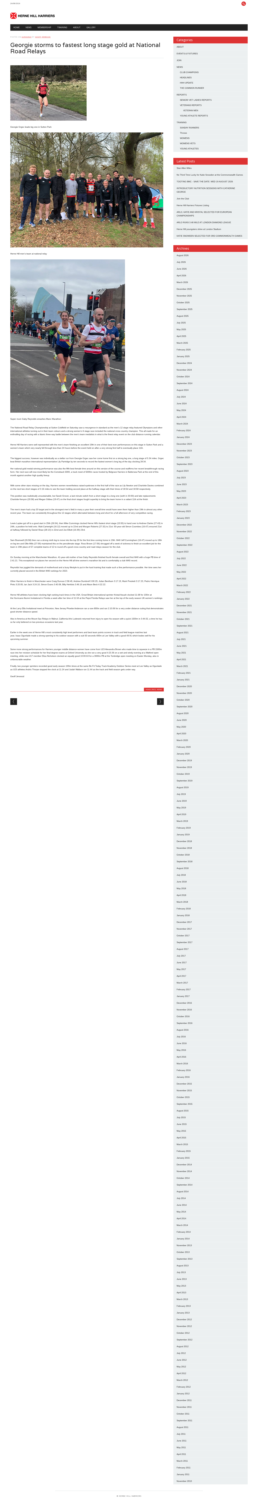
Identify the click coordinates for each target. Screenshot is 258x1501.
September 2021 (184, 626)
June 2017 (182, 962)
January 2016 (183, 1077)
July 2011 (181, 1434)
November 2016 (184, 1009)
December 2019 (184, 760)
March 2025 (182, 343)
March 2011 (182, 1461)
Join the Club (183, 198)
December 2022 (184, 525)
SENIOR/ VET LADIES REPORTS (196, 100)
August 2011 (182, 1427)
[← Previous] (13, 701)
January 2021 (183, 679)
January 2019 (183, 834)
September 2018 (184, 861)
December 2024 (184, 363)
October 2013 (183, 1252)
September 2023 (184, 464)
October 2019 (183, 774)
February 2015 (184, 1151)
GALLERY (90, 27)
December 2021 (184, 605)
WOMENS (184, 138)
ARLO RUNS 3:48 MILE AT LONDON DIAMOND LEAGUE (204, 222)
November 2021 (184, 612)
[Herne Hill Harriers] (32, 18)
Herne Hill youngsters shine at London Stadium (199, 229)
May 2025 (181, 329)
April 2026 (181, 275)
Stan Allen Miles (184, 168)
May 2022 (181, 572)
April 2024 (181, 417)
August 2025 (183, 316)
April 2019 (181, 814)
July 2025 (181, 322)
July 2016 (181, 1036)
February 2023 (184, 511)
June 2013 (182, 1279)
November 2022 (184, 531)
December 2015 (184, 1084)
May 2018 (181, 888)
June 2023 (182, 484)
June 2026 (182, 269)
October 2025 (183, 302)
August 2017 (183, 949)
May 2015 (181, 1131)
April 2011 (181, 1454)
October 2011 (183, 1414)
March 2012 (182, 1380)
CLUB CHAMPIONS (189, 72)
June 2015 (182, 1124)
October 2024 (183, 376)
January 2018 (183, 915)
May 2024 (181, 410)
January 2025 (183, 356)
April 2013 (181, 1292)
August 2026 (183, 255)
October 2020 (183, 700)
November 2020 (184, 693)
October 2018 (183, 855)
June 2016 (182, 1043)
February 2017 (184, 989)
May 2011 (181, 1447)
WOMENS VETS (187, 143)
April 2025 (181, 336)
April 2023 (181, 498)
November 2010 (184, 1481)
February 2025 (184, 349)
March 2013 (182, 1299)
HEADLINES (151, 689)
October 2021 (183, 619)
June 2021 (182, 646)
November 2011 (184, 1407)
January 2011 (183, 1474)
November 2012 (184, 1326)
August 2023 (183, 471)
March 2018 (182, 902)
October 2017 (183, 935)
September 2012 (184, 1339)
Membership (44, 27)
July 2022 (181, 558)
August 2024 (183, 390)
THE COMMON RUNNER (192, 88)
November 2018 (184, 848)
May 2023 (181, 491)
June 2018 (182, 881)
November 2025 (184, 296)
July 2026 (181, 262)
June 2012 (182, 1360)
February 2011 (184, 1467)
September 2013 (184, 1259)
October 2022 (183, 538)
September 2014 (184, 1185)
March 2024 (182, 424)
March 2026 (182, 282)
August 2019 (183, 787)
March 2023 (182, 504)
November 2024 (184, 370)
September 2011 (184, 1420)
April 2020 (181, 733)
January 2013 (183, 1313)
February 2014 (184, 1232)
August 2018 (183, 868)
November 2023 (184, 450)
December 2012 (184, 1319)
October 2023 (183, 457)
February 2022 (184, 592)
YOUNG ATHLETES (189, 148)
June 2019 (182, 801)
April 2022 (181, 578)
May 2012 (181, 1366)
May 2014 (181, 1211)
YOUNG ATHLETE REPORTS (194, 115)
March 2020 (182, 740)
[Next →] (160, 701)
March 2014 (182, 1225)
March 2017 (182, 983)
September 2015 (184, 1104)
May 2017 (181, 969)
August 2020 (183, 713)
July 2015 (181, 1117)
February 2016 (184, 1070)
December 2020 (184, 686)
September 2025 (184, 309)
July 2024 (181, 397)
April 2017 (181, 976)
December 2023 (184, 444)
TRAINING (62, 27)
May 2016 (181, 1050)
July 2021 (181, 639)
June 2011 (181, 1440)
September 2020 (184, 706)
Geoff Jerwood (43, 37)
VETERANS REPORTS (191, 105)
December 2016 (184, 1003)
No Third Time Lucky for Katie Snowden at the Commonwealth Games (210, 175)
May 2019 (181, 807)
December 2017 (184, 922)
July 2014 (181, 1198)
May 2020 (181, 727)
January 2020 (183, 754)
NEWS (29, 27)
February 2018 (184, 908)
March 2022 (182, 585)
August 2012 (183, 1346)
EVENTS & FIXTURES (187, 53)
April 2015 (181, 1137)
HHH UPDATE (186, 83)
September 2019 (184, 780)
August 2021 (183, 632)
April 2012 (181, 1373)
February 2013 (184, 1306)
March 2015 (182, 1144)
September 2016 (184, 1023)
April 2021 (181, 659)
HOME (16, 27)
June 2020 (182, 720)
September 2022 (184, 545)
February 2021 (184, 673)
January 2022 (183, 599)
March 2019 (182, 821)
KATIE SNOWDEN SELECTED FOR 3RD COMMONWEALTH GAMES (209, 236)
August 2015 (183, 1110)
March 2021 (182, 666)
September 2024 (184, 383)
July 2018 (181, 875)
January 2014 (183, 1238)
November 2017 (184, 929)
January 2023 (183, 518)
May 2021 (181, 652)
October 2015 (183, 1097)
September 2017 (184, 942)
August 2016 (183, 1030)
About (76, 27)
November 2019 (184, 767)
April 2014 (181, 1218)
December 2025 (184, 289)
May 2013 (181, 1286)
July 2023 (181, 477)
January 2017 (183, 996)
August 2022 (183, 551)
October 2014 (183, 1178)
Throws (183, 133)
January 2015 (183, 1158)
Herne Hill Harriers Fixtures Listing (193, 205)
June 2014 (182, 1205)
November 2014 (184, 1171)
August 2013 (183, 1265)
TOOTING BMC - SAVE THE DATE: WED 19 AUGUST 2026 (205, 181)
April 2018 (181, 895)
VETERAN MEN (190, 110)
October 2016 (183, 1016)
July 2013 (181, 1272)
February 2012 (184, 1387)
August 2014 (183, 1191)
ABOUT (180, 47)
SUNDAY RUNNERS (189, 127)
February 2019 (184, 828)
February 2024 (184, 430)
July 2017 (181, 956)
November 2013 (184, 1245)
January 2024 (183, 437)
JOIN (179, 60)
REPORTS (182, 95)
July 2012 (181, 1353)
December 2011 (184, 1400)
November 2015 (184, 1090)
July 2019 (181, 794)
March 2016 (182, 1063)
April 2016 (181, 1057)
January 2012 (183, 1393)
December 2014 (184, 1164)
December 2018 (184, 841)
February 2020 (184, 747)
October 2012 (183, 1333)
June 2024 (182, 403)
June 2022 (182, 565)
